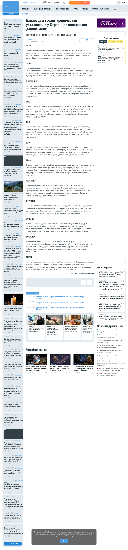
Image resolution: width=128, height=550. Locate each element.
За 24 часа (103, 41)
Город (75, 9)
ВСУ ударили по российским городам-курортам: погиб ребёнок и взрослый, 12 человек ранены (13, 486)
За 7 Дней (112, 41)
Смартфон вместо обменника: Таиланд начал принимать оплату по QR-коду (13, 211)
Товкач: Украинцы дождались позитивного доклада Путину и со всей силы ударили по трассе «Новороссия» (111, 363)
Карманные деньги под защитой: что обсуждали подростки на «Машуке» (13, 419)
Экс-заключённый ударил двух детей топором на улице (13, 53)
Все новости (13, 544)
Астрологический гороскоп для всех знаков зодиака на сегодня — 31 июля (36, 368)
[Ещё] (115, 9)
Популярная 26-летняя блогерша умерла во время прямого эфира (13, 471)
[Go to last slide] (26, 327)
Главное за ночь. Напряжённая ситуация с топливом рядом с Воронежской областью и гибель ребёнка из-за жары (13, 502)
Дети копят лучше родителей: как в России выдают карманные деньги (13, 80)
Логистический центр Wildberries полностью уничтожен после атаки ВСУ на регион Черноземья (13, 67)
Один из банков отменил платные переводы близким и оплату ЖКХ (12, 517)
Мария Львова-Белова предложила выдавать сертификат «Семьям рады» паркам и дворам (12, 146)
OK (64, 541)
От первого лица (19, 141)
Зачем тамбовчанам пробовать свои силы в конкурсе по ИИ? (12, 25)
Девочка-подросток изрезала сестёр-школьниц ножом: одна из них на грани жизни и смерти (13, 284)
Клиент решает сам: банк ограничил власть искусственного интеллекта (13, 94)
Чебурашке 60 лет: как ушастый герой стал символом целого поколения (12, 172)
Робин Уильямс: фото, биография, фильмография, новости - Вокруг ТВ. (107, 374)
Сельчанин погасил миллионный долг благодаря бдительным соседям (108, 331)
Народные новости (43, 9)
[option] (36, 366)
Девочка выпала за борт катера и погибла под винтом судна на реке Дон (13, 224)
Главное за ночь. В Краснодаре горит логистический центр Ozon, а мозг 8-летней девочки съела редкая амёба (13, 109)
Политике (73, 534)
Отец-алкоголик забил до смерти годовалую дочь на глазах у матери (12, 353)
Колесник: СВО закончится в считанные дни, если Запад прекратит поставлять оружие (110, 369)
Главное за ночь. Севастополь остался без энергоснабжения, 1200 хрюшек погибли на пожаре (13, 445)
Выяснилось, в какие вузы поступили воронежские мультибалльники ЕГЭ (13, 459)
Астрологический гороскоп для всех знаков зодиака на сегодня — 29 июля (83, 368)
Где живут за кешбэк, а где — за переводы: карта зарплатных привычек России (13, 269)
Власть (85, 9)
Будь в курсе (16, 21)
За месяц (119, 41)
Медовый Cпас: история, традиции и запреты (12, 378)
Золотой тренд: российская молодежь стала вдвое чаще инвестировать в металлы (13, 530)
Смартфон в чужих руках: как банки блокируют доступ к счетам (13, 237)
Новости (26, 9)
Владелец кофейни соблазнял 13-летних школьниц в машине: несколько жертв (109, 357)
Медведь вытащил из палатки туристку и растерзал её (11, 197)
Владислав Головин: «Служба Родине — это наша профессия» (12, 406)
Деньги (17, 77)
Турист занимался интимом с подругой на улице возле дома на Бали (109, 352)
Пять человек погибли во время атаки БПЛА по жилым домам (13, 310)
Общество (18, 49)
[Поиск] (122, 9)
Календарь (18, 375)
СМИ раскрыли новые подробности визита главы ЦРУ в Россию (110, 341)
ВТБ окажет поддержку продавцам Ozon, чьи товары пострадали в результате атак (12, 40)
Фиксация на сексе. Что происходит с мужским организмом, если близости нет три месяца (12, 391)
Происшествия (62, 9)
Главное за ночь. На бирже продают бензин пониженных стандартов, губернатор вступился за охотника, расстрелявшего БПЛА (13, 253)
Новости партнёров (100, 9)
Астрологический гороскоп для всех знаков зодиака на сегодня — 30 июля (59, 368)
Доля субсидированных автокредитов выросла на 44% (13, 340)
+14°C (49, 3)
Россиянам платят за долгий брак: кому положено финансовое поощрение (109, 346)
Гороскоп (24, 14)
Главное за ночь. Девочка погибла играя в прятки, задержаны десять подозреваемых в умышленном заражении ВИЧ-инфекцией (13, 325)
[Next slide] (94, 327)
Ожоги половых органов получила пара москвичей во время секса (13, 366)
